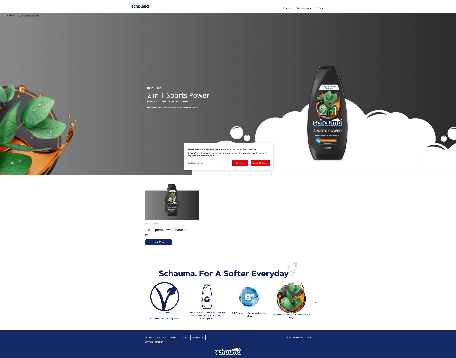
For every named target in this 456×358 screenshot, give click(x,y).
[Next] (315, 302)
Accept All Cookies (260, 163)
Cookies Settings (195, 163)
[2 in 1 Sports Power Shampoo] (172, 217)
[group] (228, 217)
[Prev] (141, 302)
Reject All (240, 163)
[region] (228, 156)
